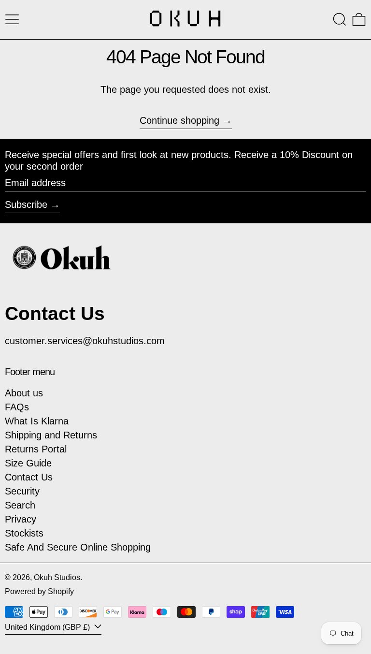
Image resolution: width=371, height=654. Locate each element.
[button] (339, 19)
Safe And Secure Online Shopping (78, 547)
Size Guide (28, 463)
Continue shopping (179, 120)
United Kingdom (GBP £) (48, 627)
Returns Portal (36, 449)
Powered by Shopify (39, 591)
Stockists (24, 533)
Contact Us (29, 477)
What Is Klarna (37, 421)
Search (20, 505)
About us (24, 393)
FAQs (17, 407)
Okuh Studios (57, 577)
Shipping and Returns (51, 435)
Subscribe (26, 204)
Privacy (20, 519)
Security (22, 491)
